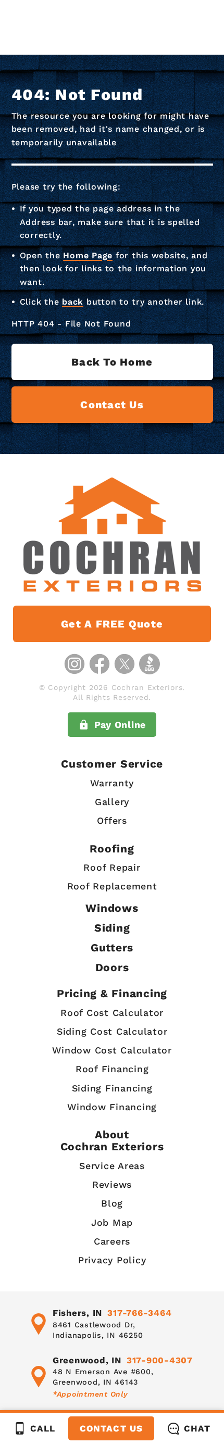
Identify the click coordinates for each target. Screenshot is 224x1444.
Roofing (112, 849)
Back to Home (112, 362)
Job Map (112, 1222)
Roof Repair (111, 867)
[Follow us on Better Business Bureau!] (149, 664)
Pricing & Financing (112, 993)
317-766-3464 (139, 1313)
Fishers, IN (77, 1313)
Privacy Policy (112, 1259)
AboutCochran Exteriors (112, 1140)
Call (42, 1428)
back (72, 302)
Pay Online (120, 724)
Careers (112, 1241)
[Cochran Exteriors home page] (112, 535)
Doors (112, 967)
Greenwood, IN (87, 1360)
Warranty (112, 782)
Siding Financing (112, 1088)
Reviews (112, 1184)
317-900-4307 (160, 1360)
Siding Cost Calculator (112, 1031)
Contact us (112, 404)
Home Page (88, 255)
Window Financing (112, 1106)
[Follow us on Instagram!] (74, 664)
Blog (112, 1203)
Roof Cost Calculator (112, 1012)
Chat (197, 1428)
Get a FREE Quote (112, 624)
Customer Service (112, 764)
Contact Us (111, 1428)
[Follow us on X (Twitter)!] (124, 664)
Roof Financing (112, 1068)
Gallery (112, 801)
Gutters (112, 947)
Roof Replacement (112, 886)
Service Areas (112, 1165)
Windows (111, 908)
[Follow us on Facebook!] (99, 664)
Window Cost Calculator (112, 1050)
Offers (112, 820)
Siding (112, 928)
